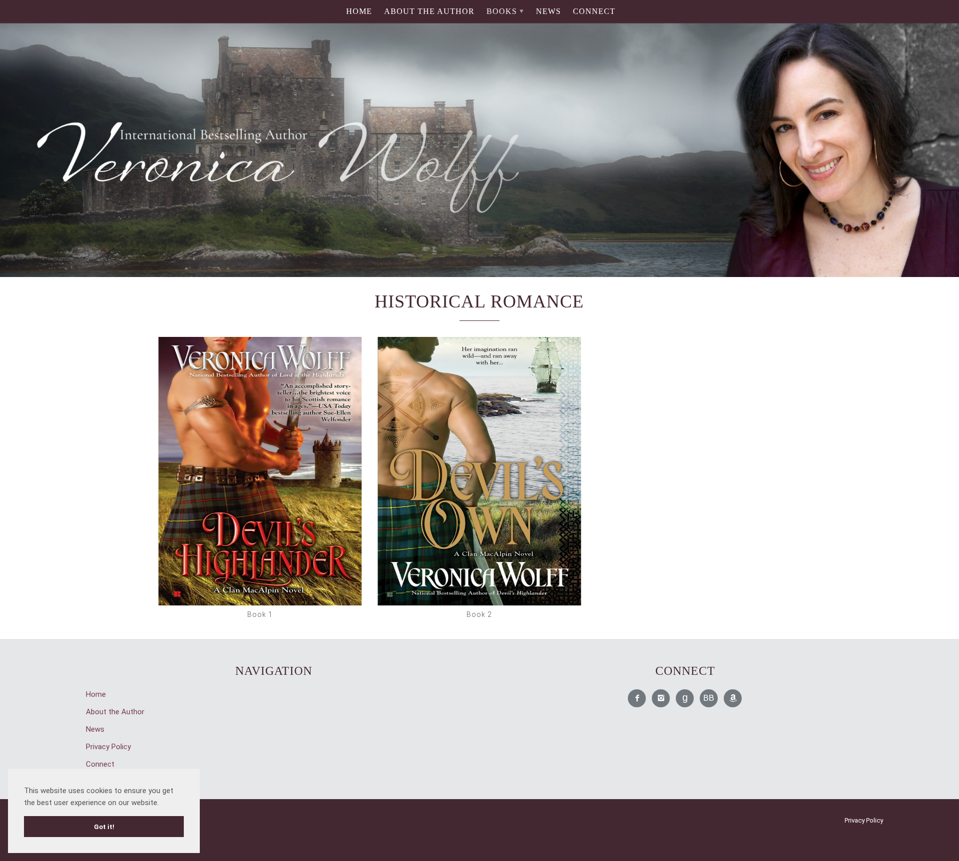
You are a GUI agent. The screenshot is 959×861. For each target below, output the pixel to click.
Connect (594, 11)
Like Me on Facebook (637, 698)
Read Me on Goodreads (685, 698)
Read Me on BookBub (709, 698)
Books (501, 11)
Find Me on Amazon (733, 698)
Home (359, 11)
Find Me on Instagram (661, 698)
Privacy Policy (108, 746)
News (548, 11)
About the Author (429, 11)
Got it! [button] (104, 827)
